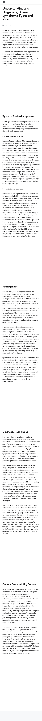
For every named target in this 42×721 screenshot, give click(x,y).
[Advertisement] (21, 90)
